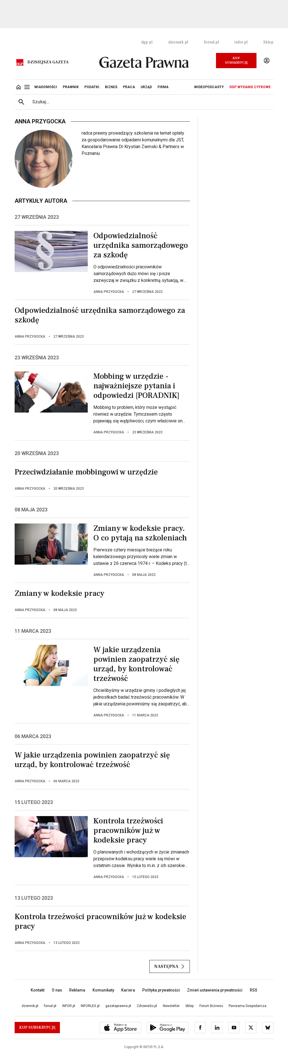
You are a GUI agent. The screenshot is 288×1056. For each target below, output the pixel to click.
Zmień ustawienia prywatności (214, 990)
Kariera (128, 990)
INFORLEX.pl (90, 1006)
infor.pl (241, 42)
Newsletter (171, 1006)
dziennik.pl (178, 42)
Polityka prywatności (161, 990)
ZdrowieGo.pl (147, 1006)
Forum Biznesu (211, 1006)
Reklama (77, 990)
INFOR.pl (68, 1006)
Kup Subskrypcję (236, 60)
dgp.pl (146, 42)
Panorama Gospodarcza (247, 1006)
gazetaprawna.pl (118, 1006)
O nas (57, 990)
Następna (166, 966)
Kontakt (37, 990)
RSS (253, 990)
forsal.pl (211, 42)
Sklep (268, 42)
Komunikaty (103, 990)
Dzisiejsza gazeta (48, 62)
